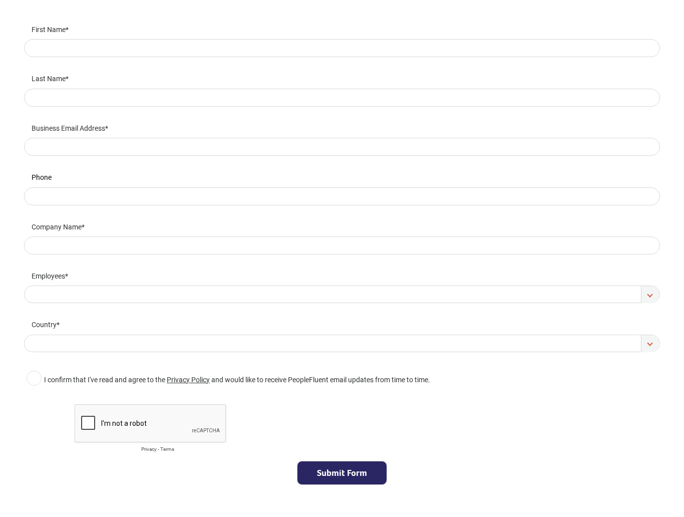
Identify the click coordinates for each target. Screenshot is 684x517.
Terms (167, 448)
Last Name (49, 78)
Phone (42, 177)
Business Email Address (68, 128)
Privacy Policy (188, 379)
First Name (49, 29)
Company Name (57, 226)
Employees (48, 276)
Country (44, 324)
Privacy (149, 448)
